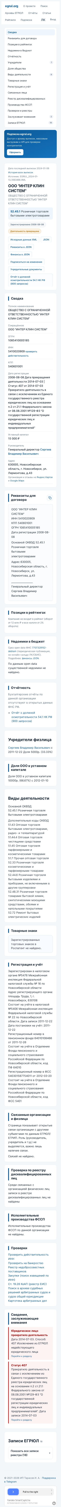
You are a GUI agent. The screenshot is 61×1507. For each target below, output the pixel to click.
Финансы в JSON (20, 254)
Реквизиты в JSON (21, 247)
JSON (46, 239)
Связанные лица (17, 92)
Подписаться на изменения (26, 262)
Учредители (30, 62)
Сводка (12, 32)
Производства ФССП (20, 104)
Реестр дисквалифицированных (26, 98)
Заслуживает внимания (30, 116)
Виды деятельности (30, 74)
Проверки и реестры (20, 110)
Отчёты (32, 12)
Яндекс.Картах (45, 477)
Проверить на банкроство (25, 1263)
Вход (53, 19)
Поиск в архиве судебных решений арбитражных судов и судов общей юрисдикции (29, 1292)
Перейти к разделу (21, 1356)
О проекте (29, 6)
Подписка (26, 19)
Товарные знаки (17, 80)
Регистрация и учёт (19, 86)
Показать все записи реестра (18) (30, 1453)
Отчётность (14, 56)
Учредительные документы (26, 269)
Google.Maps (17, 480)
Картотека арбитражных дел (27, 1300)
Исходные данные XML (24, 239)
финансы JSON (30, 658)
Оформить (15, 152)
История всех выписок (20, 172)
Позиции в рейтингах (20, 44)
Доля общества (17, 68)
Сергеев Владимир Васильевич (29, 747)
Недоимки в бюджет (20, 50)
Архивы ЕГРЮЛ (14, 12)
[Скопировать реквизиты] (50, 498)
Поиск (44, 6)
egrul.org (11, 6)
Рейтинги (10, 19)
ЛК (43, 20)
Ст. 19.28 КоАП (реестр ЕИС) (27, 1284)
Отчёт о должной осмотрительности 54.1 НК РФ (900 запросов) (28, 280)
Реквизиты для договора (22, 38)
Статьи (47, 12)
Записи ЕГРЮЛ (30, 122)
